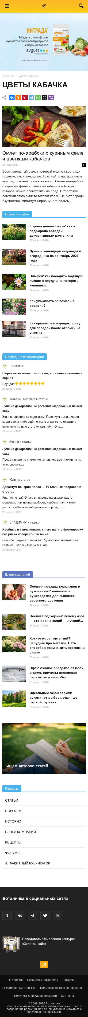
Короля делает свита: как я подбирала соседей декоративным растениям (52, 230)
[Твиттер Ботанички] (45, 915)
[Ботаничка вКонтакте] (19, 915)
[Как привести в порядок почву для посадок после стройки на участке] (14, 329)
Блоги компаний (17, 574)
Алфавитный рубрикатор (27, 863)
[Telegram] (31, 97)
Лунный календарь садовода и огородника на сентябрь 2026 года (55, 255)
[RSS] (57, 915)
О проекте (16, 980)
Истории (13, 821)
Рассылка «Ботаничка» (42, 980)
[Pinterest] (25, 97)
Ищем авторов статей (27, 766)
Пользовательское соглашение (61, 988)
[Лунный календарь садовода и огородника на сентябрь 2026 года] (14, 257)
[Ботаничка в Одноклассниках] (7, 915)
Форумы (12, 853)
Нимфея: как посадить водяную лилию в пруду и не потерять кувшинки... (56, 280)
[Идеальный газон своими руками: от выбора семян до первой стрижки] (14, 698)
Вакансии (69, 980)
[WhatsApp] (38, 97)
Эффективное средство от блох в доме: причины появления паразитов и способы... (56, 672)
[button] (81, 7)
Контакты (67, 995)
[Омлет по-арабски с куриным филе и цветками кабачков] (44, 126)
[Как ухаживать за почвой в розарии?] (14, 307)
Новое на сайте (17, 214)
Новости (13, 811)
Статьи (11, 800)
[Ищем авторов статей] (44, 748)
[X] (44, 97)
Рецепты (8, 75)
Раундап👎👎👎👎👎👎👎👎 (23, 384)
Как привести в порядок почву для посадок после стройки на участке (55, 327)
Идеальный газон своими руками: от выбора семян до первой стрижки (53, 697)
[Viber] (51, 97)
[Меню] (6, 6)
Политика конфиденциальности (35, 995)
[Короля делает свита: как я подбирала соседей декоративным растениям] (14, 232)
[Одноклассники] (18, 97)
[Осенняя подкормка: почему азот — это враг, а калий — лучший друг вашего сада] (14, 622)
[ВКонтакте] (12, 97)
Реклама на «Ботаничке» (19, 988)
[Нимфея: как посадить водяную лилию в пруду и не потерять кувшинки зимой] (14, 282)
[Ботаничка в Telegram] (32, 915)
